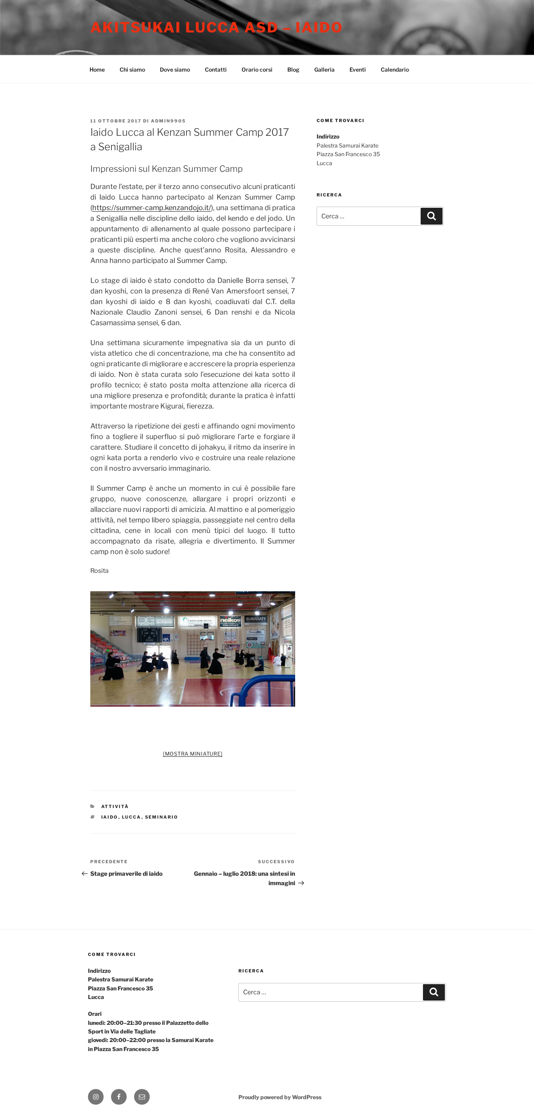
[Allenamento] (193, 649)
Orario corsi (257, 69)
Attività (115, 806)
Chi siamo (132, 69)
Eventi (357, 69)
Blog (293, 69)
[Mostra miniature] (193, 754)
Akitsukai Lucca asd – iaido (216, 27)
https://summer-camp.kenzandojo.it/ (151, 207)
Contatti (216, 69)
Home (97, 69)
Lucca (132, 817)
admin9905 (168, 121)
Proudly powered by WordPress (279, 1097)
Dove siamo (175, 69)
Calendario (395, 69)
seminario (162, 817)
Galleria (324, 69)
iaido (109, 817)
